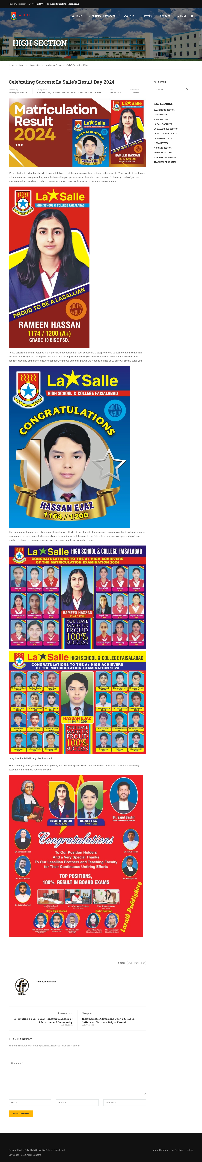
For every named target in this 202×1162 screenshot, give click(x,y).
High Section (43, 93)
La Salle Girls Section (63, 93)
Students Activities (165, 157)
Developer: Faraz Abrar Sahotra (25, 1154)
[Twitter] (136, 963)
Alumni (181, 16)
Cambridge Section (164, 110)
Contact (165, 16)
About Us (128, 16)
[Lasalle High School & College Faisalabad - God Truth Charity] (21, 18)
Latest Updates (160, 1150)
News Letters (161, 143)
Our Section (177, 1150)
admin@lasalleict (19, 93)
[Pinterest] (143, 963)
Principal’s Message (103, 16)
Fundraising (161, 114)
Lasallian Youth (163, 138)
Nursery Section (163, 148)
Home (78, 16)
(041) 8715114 (38, 4)
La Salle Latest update (89, 93)
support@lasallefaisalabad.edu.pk (65, 4)
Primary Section (163, 152)
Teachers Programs (165, 162)
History (147, 16)
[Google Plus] (129, 963)
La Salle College (163, 124)
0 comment (135, 93)
